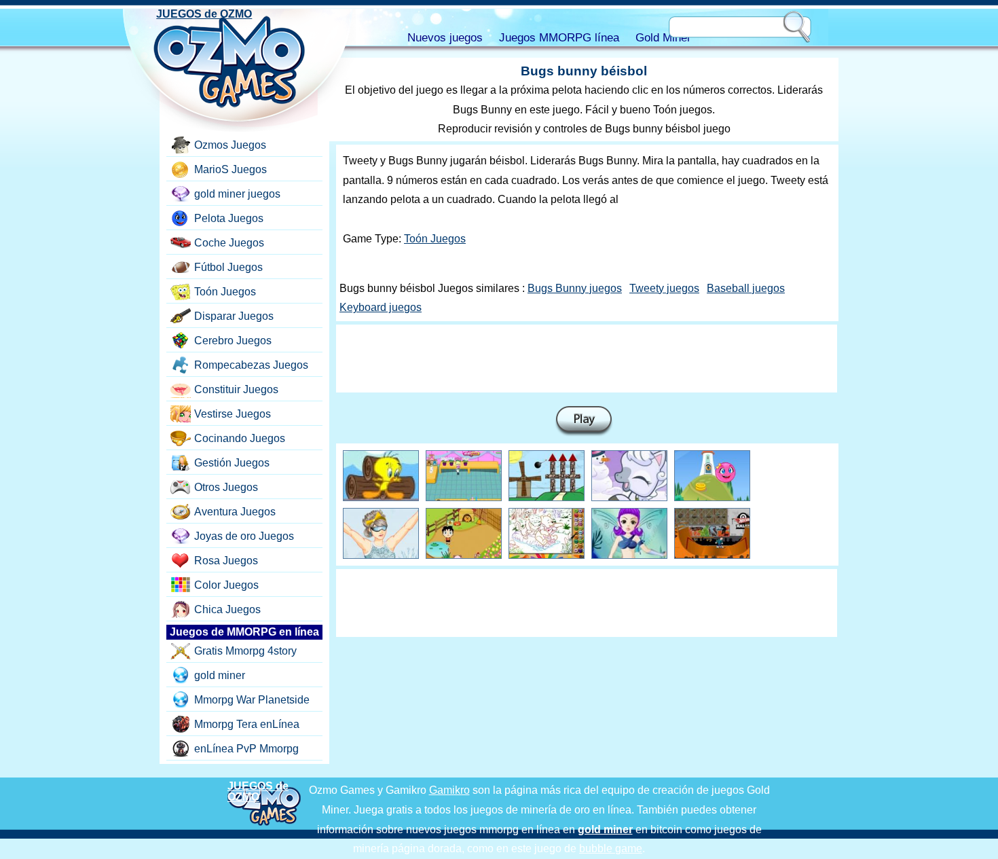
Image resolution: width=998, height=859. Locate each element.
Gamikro (449, 790)
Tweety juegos (664, 288)
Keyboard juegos (380, 307)
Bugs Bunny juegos (575, 288)
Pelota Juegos (228, 218)
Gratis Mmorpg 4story (245, 651)
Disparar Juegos (234, 316)
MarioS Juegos (230, 169)
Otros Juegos (226, 487)
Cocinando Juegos (239, 438)
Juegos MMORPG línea (559, 37)
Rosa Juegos (226, 560)
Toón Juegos (435, 238)
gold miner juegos (237, 194)
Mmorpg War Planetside (252, 700)
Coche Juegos (229, 243)
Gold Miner (663, 37)
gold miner (219, 675)
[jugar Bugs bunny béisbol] (584, 421)
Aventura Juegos (235, 511)
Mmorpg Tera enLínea (246, 724)
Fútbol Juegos (228, 267)
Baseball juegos (746, 288)
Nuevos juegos (445, 37)
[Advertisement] (586, 358)
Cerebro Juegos (233, 340)
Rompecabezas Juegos (251, 365)
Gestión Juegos (232, 463)
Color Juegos (226, 585)
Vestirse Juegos (232, 414)
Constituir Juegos (236, 389)
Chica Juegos (227, 609)
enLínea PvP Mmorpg (246, 748)
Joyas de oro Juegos (244, 536)
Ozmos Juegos (230, 145)
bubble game (610, 848)
